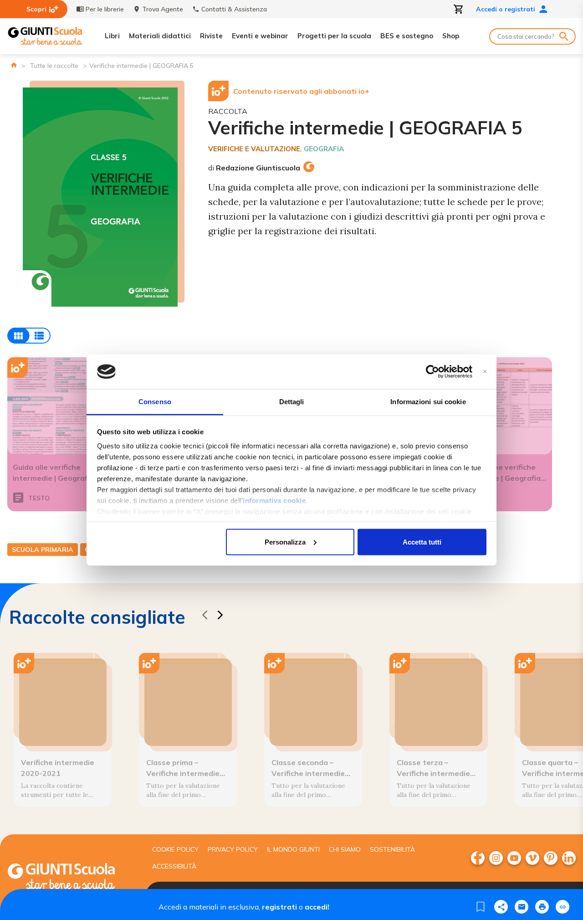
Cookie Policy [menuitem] (175, 849)
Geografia (324, 148)
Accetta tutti (422, 541)
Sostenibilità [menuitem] (392, 849)
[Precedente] (204, 616)
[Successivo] (220, 616)
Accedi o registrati (505, 9)
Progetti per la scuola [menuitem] (334, 35)
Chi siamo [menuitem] (345, 849)
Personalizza (285, 541)
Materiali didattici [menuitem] (160, 35)
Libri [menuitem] (112, 35)
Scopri (36, 9)
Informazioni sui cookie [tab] (427, 402)
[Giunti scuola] (70, 877)
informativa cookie (274, 500)
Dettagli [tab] (291, 402)
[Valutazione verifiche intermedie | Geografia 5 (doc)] (503, 405)
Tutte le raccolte (54, 66)
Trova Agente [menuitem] (162, 9)
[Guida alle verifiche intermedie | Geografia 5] (56, 405)
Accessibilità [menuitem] (174, 866)
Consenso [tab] (154, 402)
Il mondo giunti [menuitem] (293, 849)
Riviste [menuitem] (211, 35)
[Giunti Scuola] (45, 36)
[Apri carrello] (458, 9)
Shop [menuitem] (450, 35)
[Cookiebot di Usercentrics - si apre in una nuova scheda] (432, 372)
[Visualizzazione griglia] (29, 336)
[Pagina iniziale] (14, 64)
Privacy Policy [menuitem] (233, 849)
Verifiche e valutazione (254, 148)
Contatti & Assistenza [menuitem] (234, 9)
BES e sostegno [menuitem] (406, 35)
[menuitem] (478, 858)
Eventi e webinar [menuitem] (260, 35)
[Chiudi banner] (484, 371)
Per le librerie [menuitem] (105, 9)
